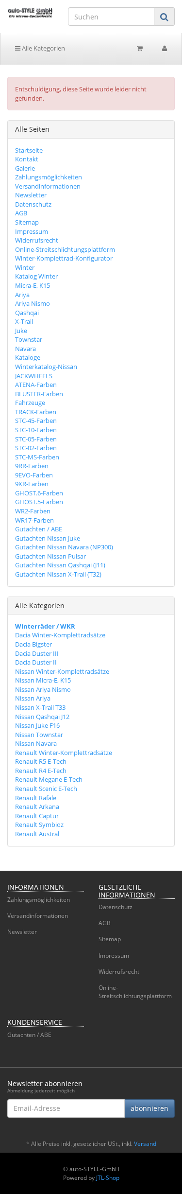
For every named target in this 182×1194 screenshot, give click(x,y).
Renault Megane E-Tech (49, 779)
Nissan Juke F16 (37, 725)
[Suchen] (164, 16)
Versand (145, 1144)
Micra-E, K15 (32, 285)
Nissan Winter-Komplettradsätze (62, 671)
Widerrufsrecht (36, 240)
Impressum (31, 231)
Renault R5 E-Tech (40, 761)
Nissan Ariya (32, 698)
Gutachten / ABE (38, 529)
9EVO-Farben (34, 475)
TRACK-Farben (35, 411)
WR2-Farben (32, 511)
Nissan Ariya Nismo (43, 689)
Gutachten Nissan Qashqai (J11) (60, 565)
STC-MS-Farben (37, 457)
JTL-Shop (107, 1178)
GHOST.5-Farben (39, 501)
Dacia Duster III (37, 653)
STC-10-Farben (36, 429)
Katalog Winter (36, 276)
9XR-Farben (32, 483)
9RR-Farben (32, 465)
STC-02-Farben (36, 447)
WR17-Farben (34, 520)
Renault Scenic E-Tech (46, 788)
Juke (21, 330)
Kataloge (27, 357)
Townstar (28, 339)
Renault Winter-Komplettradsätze (63, 752)
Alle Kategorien (42, 48)
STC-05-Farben (36, 439)
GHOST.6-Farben (39, 493)
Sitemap (27, 222)
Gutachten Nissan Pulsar (50, 556)
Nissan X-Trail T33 (40, 707)
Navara (25, 348)
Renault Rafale (35, 797)
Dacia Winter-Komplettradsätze (60, 635)
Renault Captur (37, 815)
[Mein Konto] (164, 48)
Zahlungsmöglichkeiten (48, 177)
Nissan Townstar (39, 734)
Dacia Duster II (36, 662)
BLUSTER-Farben (39, 393)
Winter (24, 267)
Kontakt (26, 159)
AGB (21, 213)
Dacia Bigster (33, 644)
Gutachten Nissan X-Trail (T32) (58, 574)
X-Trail (24, 321)
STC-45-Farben (36, 420)
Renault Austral (37, 833)
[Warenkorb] (140, 48)
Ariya (22, 294)
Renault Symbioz (39, 824)
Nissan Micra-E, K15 (43, 680)
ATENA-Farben (36, 384)
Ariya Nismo (32, 303)
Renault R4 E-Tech (40, 770)
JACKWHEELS (33, 375)
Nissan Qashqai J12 (42, 716)
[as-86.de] (30, 12)
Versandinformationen (48, 186)
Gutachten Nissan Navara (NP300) (64, 547)
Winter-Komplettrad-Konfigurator (64, 258)
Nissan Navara (36, 743)
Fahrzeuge (30, 402)
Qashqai (27, 312)
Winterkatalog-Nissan (46, 366)
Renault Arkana (37, 806)
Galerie (25, 168)
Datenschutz (33, 204)
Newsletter (31, 195)
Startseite (29, 150)
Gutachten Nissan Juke (47, 538)
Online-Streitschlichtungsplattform (65, 249)
